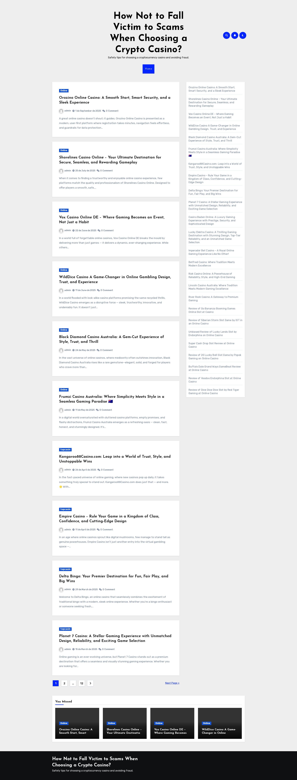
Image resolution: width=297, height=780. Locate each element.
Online (63, 90)
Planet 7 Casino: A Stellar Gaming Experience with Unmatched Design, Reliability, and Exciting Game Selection (215, 205)
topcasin (65, 449)
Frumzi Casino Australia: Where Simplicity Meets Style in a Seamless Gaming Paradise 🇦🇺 (214, 152)
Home (148, 69)
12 (81, 683)
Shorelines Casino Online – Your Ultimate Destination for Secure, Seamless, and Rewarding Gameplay (213, 102)
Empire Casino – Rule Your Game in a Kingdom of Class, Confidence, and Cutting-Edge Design (215, 179)
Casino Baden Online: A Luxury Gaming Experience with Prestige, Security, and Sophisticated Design (212, 220)
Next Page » (172, 683)
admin (67, 110)
